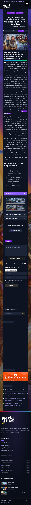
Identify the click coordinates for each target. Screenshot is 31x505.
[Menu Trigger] (27, 3)
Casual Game (20, 12)
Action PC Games (15, 462)
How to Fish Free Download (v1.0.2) (14, 389)
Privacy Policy (7, 448)
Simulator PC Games (15, 467)
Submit (11, 285)
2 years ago (15, 26)
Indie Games (15, 472)
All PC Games (11, 12)
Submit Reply (15, 258)
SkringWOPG (6, 502)
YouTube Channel (10, 1)
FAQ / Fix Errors (8, 450)
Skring (7, 26)
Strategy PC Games (15, 470)
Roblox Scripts (15, 465)
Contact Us (21, 1)
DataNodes (16, 230)
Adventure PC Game (15, 460)
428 (22, 26)
